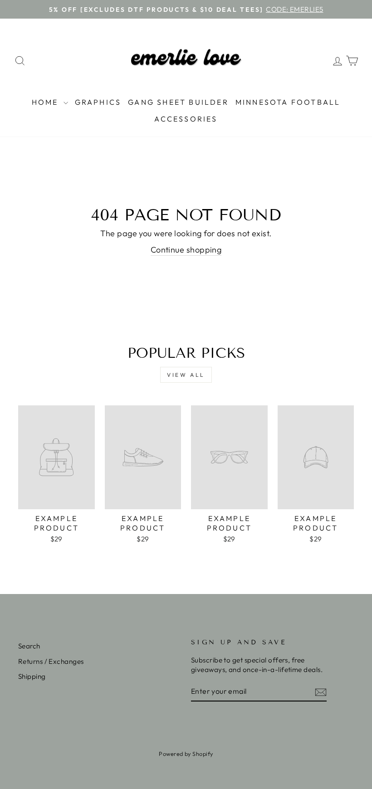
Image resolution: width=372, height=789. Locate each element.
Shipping (32, 676)
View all (186, 374)
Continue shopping (186, 249)
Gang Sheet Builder (178, 102)
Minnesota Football (288, 102)
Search (29, 646)
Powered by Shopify (186, 753)
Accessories (185, 118)
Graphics (98, 102)
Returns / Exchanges (51, 661)
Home (46, 102)
